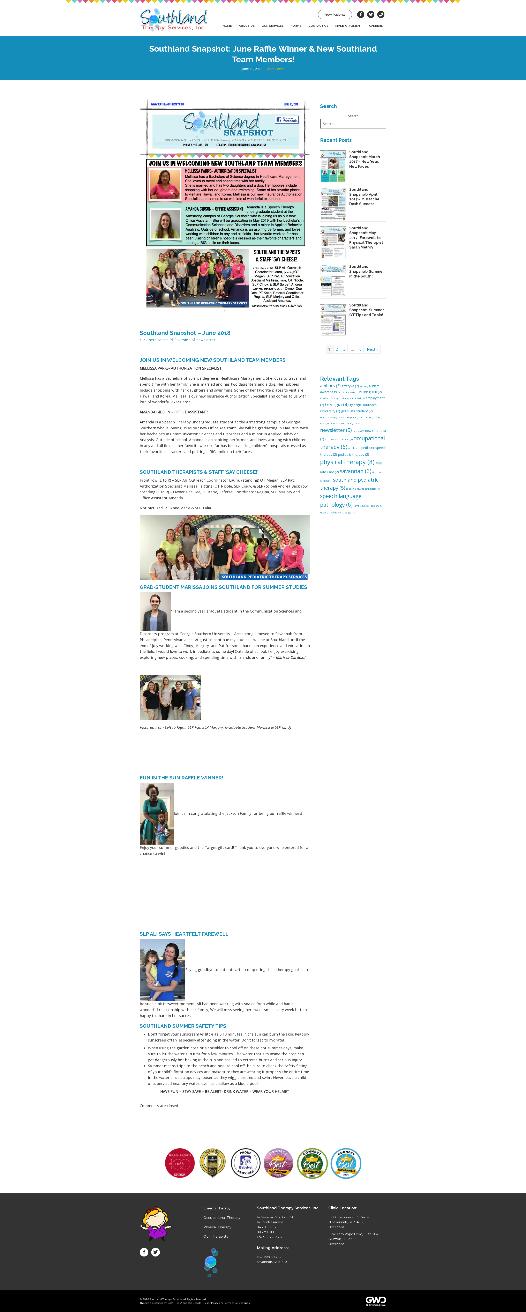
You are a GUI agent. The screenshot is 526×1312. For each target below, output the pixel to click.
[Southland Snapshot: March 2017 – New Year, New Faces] (333, 165)
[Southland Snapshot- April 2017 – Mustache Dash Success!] (333, 203)
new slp (358, 431)
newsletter (336, 430)
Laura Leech (274, 69)
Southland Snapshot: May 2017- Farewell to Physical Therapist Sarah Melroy (366, 238)
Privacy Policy (210, 1302)
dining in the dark (353, 398)
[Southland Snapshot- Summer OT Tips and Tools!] (333, 319)
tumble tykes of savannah (369, 505)
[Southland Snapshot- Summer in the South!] (333, 280)
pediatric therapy (353, 454)
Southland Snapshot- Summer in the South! (366, 271)
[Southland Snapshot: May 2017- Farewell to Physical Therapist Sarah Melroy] (333, 242)
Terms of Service (233, 1302)
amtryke (350, 386)
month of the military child (346, 423)
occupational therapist (339, 439)
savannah (355, 471)
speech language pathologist (363, 488)
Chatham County (330, 398)
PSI (379, 463)
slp (375, 472)
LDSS (324, 423)
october (354, 448)
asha (364, 386)
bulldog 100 (370, 392)
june (378, 417)
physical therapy (347, 462)
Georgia (337, 404)
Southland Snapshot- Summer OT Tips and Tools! (366, 310)
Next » (372, 349)
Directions (336, 1227)
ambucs (330, 385)
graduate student (357, 411)
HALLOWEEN (328, 417)
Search (353, 116)
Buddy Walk (350, 392)
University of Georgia (341, 512)
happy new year (348, 417)
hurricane (366, 417)
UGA (324, 512)
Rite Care (329, 472)
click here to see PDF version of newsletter (177, 339)
